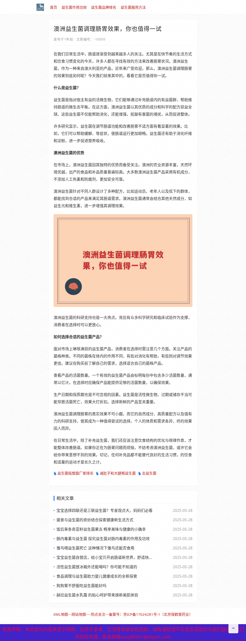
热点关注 (98, 614)
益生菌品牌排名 (103, 7)
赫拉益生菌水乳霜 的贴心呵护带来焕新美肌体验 (97, 595)
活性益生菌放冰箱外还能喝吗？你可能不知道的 (96, 566)
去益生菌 (149, 473)
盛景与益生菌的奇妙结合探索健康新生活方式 (94, 519)
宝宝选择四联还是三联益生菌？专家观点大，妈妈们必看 (104, 510)
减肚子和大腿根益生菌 (118, 473)
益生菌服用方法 (133, 7)
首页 (53, 7)
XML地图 (60, 614)
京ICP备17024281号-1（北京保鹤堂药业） (158, 614)
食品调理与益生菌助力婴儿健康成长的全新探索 (96, 576)
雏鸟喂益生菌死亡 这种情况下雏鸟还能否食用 (95, 548)
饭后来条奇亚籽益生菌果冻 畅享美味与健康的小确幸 (101, 529)
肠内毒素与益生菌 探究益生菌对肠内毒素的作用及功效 (103, 538)
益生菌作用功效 (74, 7)
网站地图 (79, 614)
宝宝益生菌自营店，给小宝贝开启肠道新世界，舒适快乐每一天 (105, 557)
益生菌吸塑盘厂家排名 (75, 473)
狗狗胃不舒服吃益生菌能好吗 (81, 585)
